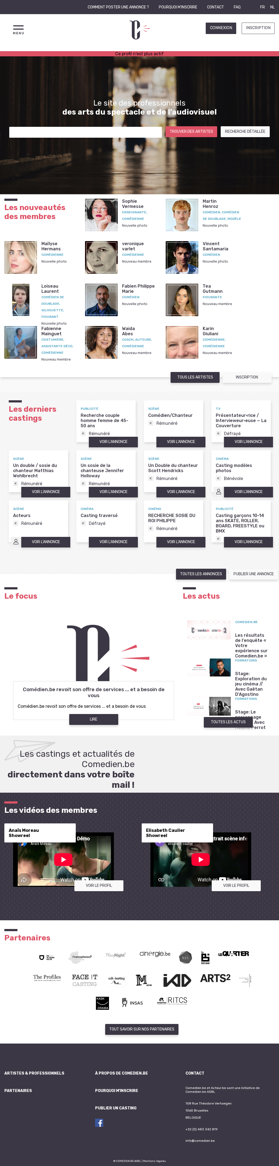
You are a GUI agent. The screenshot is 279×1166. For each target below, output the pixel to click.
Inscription (258, 28)
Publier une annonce (253, 574)
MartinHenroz (210, 204)
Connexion (221, 28)
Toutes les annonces (201, 574)
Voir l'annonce (113, 441)
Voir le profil (99, 885)
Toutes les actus (228, 722)
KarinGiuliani (210, 331)
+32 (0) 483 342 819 (202, 1129)
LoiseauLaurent (50, 289)
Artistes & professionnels (34, 1073)
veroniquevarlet (133, 246)
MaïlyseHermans (51, 246)
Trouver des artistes (191, 131)
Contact (215, 7)
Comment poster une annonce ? (118, 7)
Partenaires (18, 1090)
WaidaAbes (128, 331)
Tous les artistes (195, 377)
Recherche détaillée (245, 131)
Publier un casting (116, 1108)
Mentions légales (154, 1160)
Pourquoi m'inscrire (178, 7)
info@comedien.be (200, 1141)
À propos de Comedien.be (121, 1073)
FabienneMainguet (51, 331)
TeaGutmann (213, 289)
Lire (93, 719)
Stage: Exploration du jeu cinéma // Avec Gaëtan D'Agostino (251, 684)
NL (272, 7)
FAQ (237, 7)
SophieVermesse (133, 204)
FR (262, 7)
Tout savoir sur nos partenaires (141, 1029)
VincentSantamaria (215, 246)
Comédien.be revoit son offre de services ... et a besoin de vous (94, 693)
